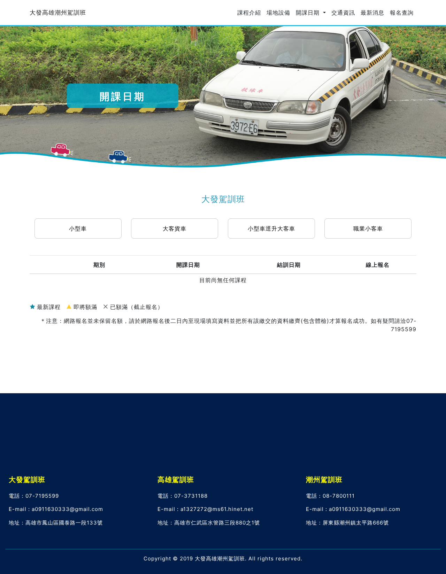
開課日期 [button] (309, 12)
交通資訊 (343, 12)
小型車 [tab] (78, 228)
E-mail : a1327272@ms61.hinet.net (205, 509)
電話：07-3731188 (182, 495)
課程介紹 (249, 12)
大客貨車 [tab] (174, 228)
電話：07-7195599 (34, 495)
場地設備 (278, 12)
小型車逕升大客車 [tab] (271, 228)
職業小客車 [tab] (368, 228)
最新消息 (372, 12)
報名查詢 (402, 12)
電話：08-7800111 (330, 495)
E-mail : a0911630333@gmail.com (56, 509)
